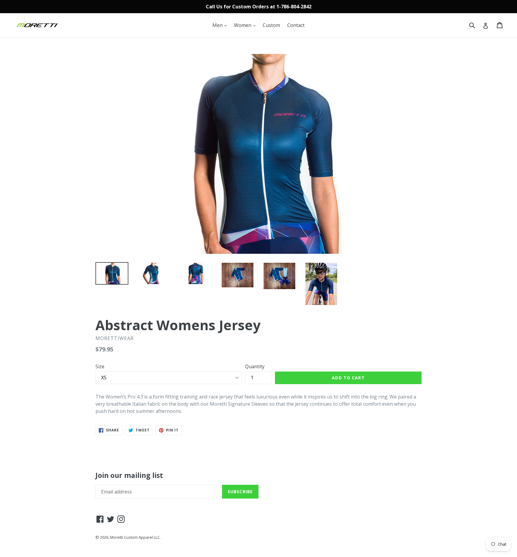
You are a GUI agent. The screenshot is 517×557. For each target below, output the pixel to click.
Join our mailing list (129, 475)
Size (99, 366)
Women (246, 25)
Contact (296, 25)
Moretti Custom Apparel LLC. (135, 537)
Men (221, 25)
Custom (271, 25)
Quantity (254, 366)
